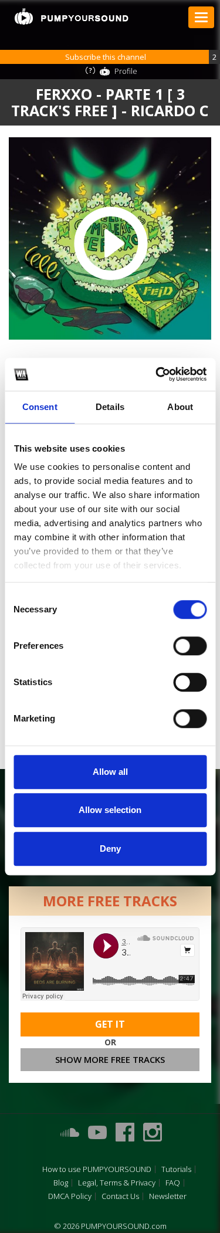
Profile (125, 71)
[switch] (190, 645)
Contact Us (120, 1196)
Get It (110, 1024)
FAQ (172, 1183)
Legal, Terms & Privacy (116, 1183)
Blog (60, 1183)
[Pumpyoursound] (71, 16)
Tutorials (176, 1169)
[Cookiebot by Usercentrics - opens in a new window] (157, 374)
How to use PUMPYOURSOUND (96, 1169)
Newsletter (168, 1196)
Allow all (110, 772)
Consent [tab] (39, 407)
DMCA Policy (70, 1196)
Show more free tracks (110, 1059)
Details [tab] (110, 407)
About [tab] (180, 407)
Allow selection (110, 810)
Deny (110, 848)
